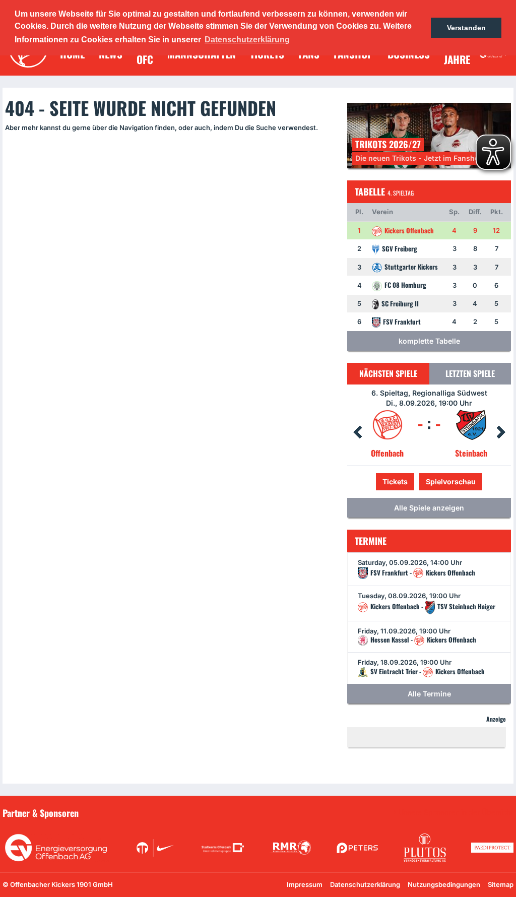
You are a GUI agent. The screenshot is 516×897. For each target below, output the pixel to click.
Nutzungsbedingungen (444, 884)
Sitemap (500, 884)
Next (501, 432)
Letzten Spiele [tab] (470, 373)
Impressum (304, 884)
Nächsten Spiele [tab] (388, 373)
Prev (357, 432)
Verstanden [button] (466, 28)
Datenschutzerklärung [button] (247, 39)
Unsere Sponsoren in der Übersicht (456, 812)
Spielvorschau (429, 481)
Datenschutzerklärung (365, 884)
